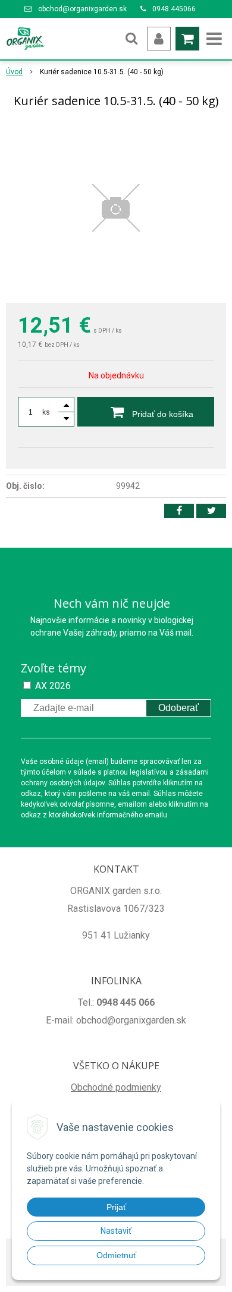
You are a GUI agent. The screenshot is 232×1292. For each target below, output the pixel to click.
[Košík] (187, 38)
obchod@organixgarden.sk (82, 9)
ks (46, 412)
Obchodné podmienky (116, 1087)
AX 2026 (53, 685)
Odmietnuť (116, 1255)
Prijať (116, 1207)
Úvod (14, 72)
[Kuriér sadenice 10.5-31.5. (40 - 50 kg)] (116, 208)
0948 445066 (174, 9)
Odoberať (178, 708)
